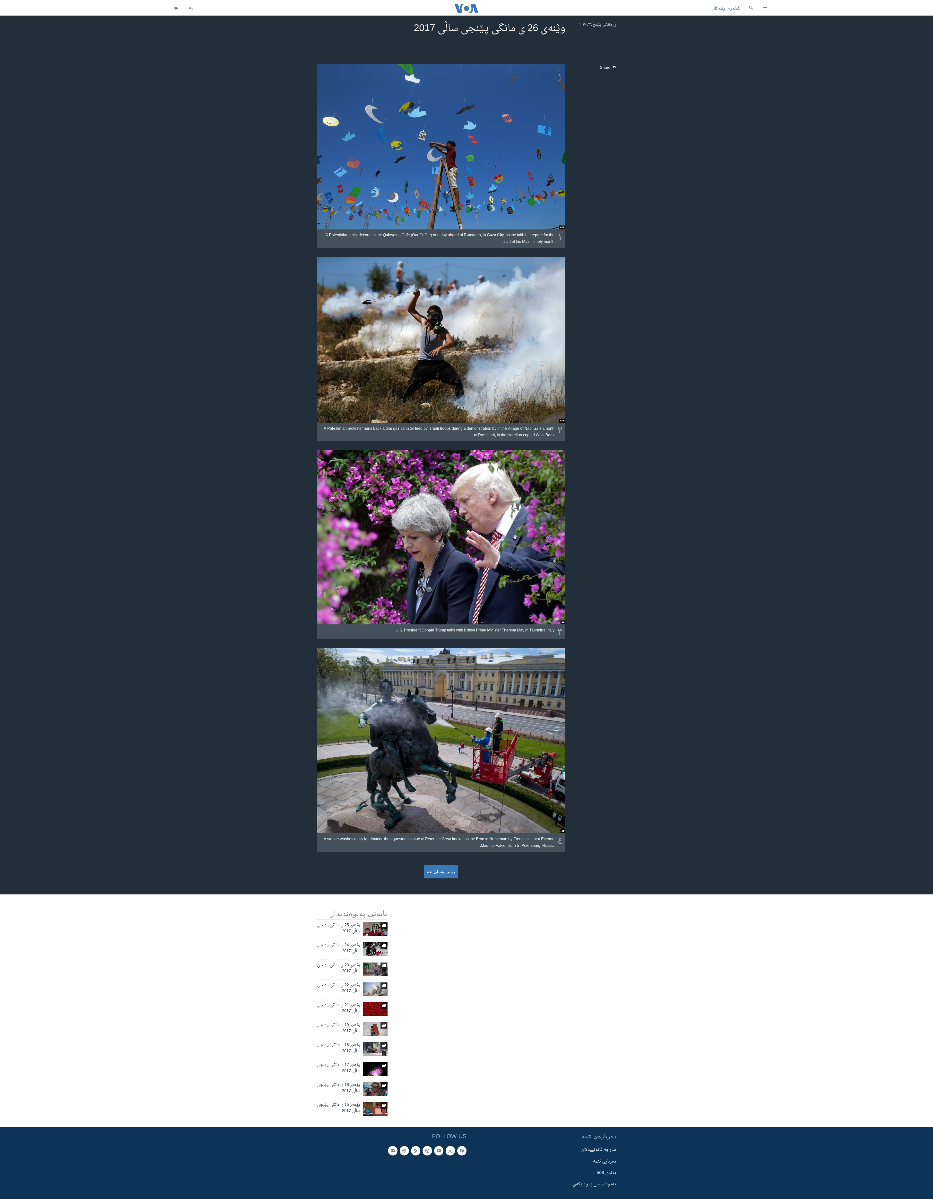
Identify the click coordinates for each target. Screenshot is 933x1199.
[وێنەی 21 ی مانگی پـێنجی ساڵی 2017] (375, 1009)
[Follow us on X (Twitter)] (450, 1150)
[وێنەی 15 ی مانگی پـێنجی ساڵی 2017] (375, 1109)
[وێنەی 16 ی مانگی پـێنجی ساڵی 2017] (375, 1089)
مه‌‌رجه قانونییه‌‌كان (598, 1150)
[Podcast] (404, 1150)
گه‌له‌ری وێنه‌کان (726, 8)
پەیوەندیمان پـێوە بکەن (594, 1184)
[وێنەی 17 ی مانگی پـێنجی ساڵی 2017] (375, 1069)
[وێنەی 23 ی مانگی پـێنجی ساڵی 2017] (375, 969)
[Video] (176, 8)
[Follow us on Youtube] (438, 1150)
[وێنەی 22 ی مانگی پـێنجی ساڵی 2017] (375, 989)
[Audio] (191, 8)
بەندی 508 (606, 1173)
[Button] (608, 69)
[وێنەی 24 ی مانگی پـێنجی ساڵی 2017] (375, 949)
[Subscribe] (392, 1150)
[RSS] (415, 1150)
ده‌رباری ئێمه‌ (604, 1161)
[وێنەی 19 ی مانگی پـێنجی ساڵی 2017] (375, 1029)
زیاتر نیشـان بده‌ (441, 871)
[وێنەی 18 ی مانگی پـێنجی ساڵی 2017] (375, 1049)
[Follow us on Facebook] (461, 1150)
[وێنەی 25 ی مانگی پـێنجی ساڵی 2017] (375, 929)
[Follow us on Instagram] (427, 1150)
